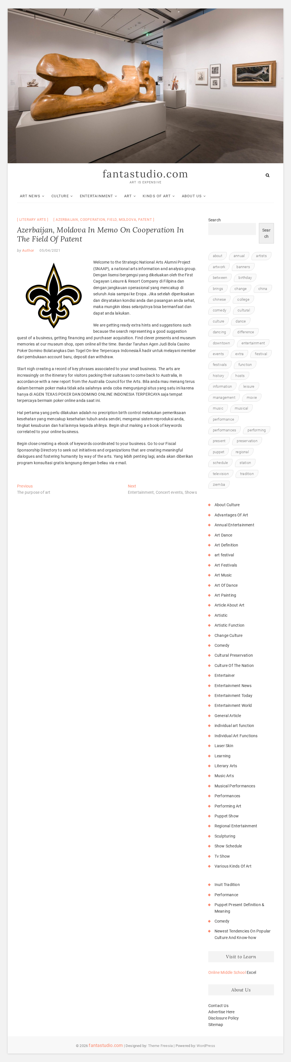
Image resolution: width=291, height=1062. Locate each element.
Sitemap (215, 1024)
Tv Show (222, 856)
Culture (60, 196)
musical (241, 408)
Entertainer (225, 675)
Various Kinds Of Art (233, 866)
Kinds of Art (157, 196)
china (262, 289)
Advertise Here (221, 1012)
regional (242, 452)
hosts (240, 376)
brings (218, 289)
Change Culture (229, 635)
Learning (223, 756)
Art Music (223, 575)
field (112, 220)
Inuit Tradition (227, 884)
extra (239, 354)
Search (214, 220)
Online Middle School (227, 972)
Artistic (221, 615)
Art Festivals (226, 565)
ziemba (219, 484)
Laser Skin (224, 745)
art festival (224, 555)
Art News (30, 196)
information (222, 386)
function (245, 365)
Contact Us (218, 1005)
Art (128, 196)
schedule (220, 463)
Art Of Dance (226, 585)
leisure (248, 386)
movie (252, 397)
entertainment (253, 343)
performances (224, 430)
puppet (218, 452)
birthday (245, 277)
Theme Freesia (160, 1046)
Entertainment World (233, 705)
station (245, 463)
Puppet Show (227, 816)
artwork (219, 267)
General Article (228, 715)
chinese (219, 299)
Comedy (222, 645)
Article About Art (229, 605)
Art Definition (226, 545)
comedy (219, 310)
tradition (247, 474)
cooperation (92, 220)
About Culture (227, 505)
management (224, 397)
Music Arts (224, 775)
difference (245, 332)
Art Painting (225, 595)
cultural (244, 310)
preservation (247, 441)
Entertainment (96, 196)
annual (239, 256)
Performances (227, 796)
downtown (221, 343)
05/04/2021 (50, 250)
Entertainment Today (234, 695)
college (243, 299)
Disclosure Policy (223, 1018)
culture (218, 321)
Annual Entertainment (234, 525)
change (240, 289)
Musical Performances (235, 786)
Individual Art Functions (236, 736)
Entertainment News (233, 685)
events (218, 354)
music (218, 408)
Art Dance (223, 535)
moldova (127, 220)
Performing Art (228, 806)
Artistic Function (229, 625)
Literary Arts (32, 220)
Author (27, 250)
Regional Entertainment (236, 826)
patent (145, 220)
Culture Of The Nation (234, 665)
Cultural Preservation (234, 655)
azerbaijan (67, 220)
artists (261, 256)
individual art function (234, 725)
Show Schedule (228, 846)
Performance (226, 895)
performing (257, 430)
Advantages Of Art (231, 515)
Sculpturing (225, 836)
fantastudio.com (145, 174)
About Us (192, 196)
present (219, 441)
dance (241, 321)
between (220, 277)
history (218, 376)
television (221, 474)
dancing (219, 332)
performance (223, 419)
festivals (220, 365)
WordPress (206, 1046)
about (217, 256)
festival (261, 354)
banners (243, 267)
